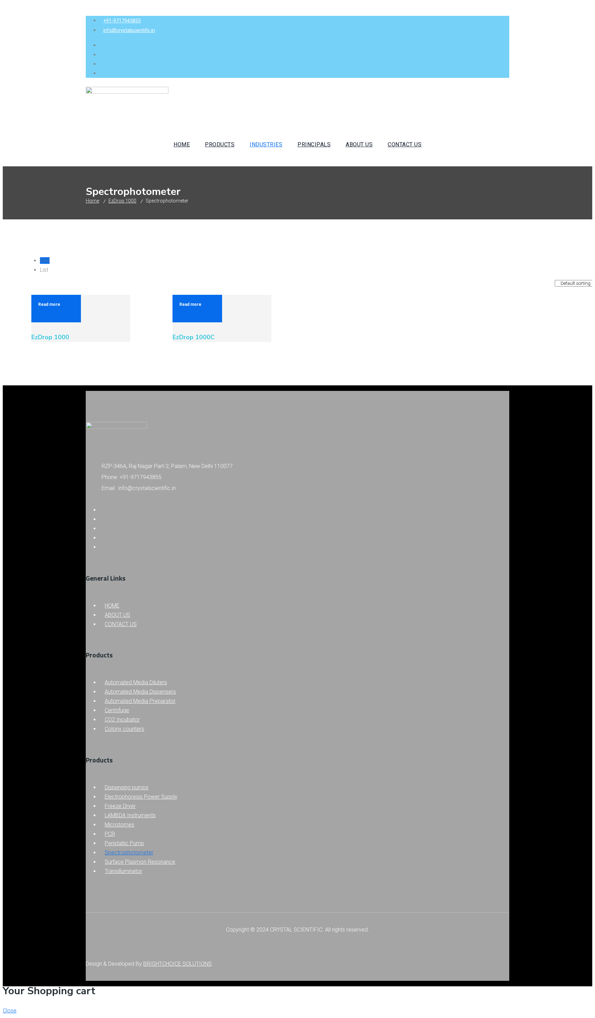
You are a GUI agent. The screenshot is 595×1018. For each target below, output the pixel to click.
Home (92, 201)
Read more (49, 304)
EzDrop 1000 (122, 201)
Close (10, 1010)
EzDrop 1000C (194, 337)
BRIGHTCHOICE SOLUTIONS (177, 963)
